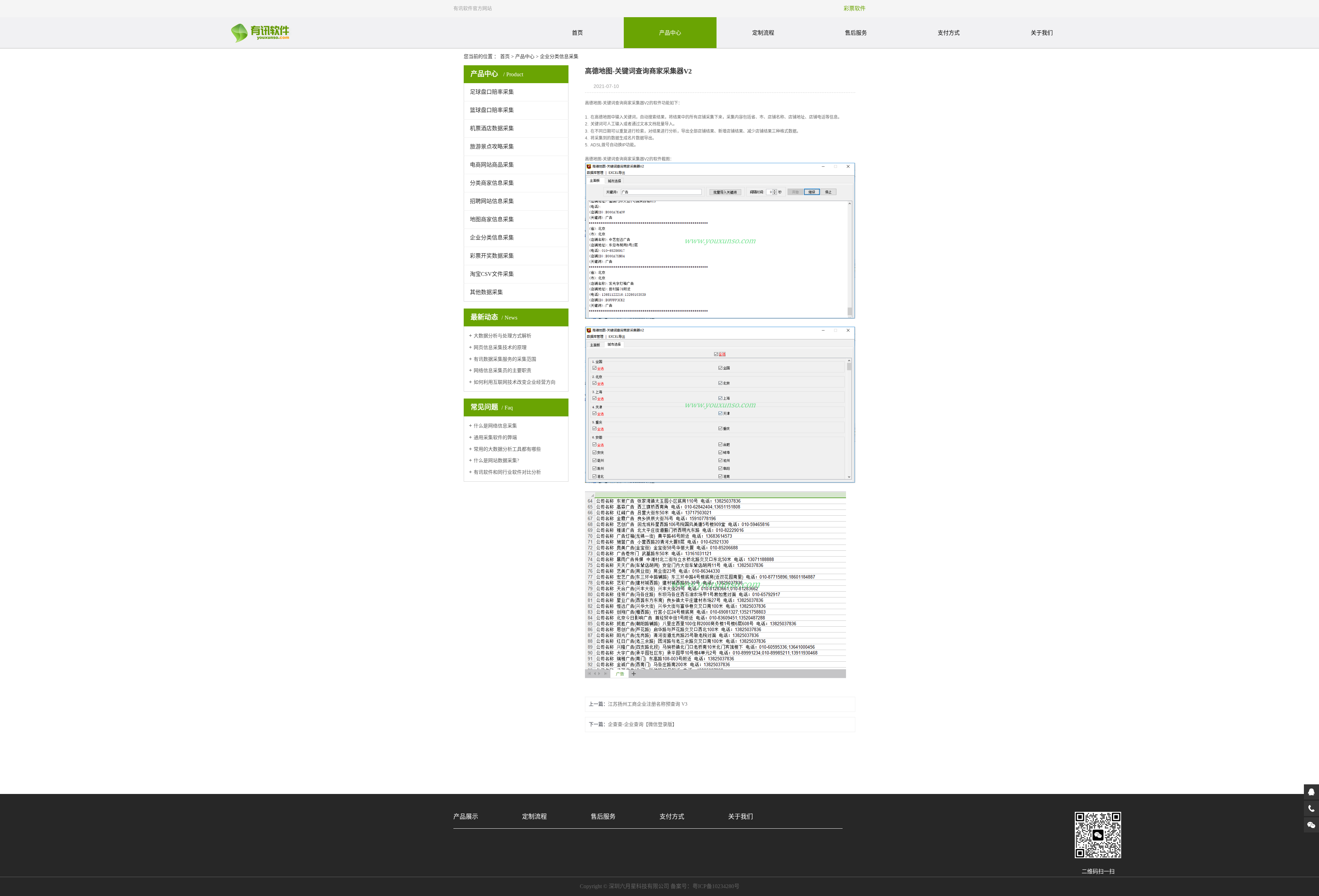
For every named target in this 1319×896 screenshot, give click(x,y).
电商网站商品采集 (492, 165)
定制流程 (763, 33)
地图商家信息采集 (492, 219)
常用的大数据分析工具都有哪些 (507, 449)
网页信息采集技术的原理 (500, 347)
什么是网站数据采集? (496, 460)
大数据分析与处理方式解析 (502, 335)
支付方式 (949, 33)
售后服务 (856, 33)
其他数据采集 (486, 292)
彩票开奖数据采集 (492, 256)
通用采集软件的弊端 (495, 437)
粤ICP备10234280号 (716, 886)
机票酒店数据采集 (492, 128)
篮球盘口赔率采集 (492, 110)
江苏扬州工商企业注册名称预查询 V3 (647, 704)
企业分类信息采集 (559, 56)
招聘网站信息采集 (492, 201)
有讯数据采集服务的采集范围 (505, 359)
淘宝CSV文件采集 (492, 274)
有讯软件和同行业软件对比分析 (507, 472)
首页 (577, 33)
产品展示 (465, 816)
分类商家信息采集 (492, 183)
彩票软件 (855, 8)
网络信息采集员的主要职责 (502, 370)
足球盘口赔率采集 (492, 92)
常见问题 (492, 407)
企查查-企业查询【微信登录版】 (642, 724)
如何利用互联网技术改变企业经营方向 (514, 382)
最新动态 (494, 317)
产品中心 (670, 33)
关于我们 (1042, 33)
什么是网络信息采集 (495, 425)
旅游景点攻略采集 (492, 146)
